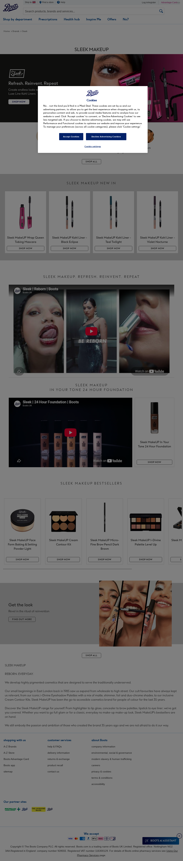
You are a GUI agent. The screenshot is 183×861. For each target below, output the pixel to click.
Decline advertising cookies (106, 137)
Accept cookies (71, 137)
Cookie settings (93, 146)
